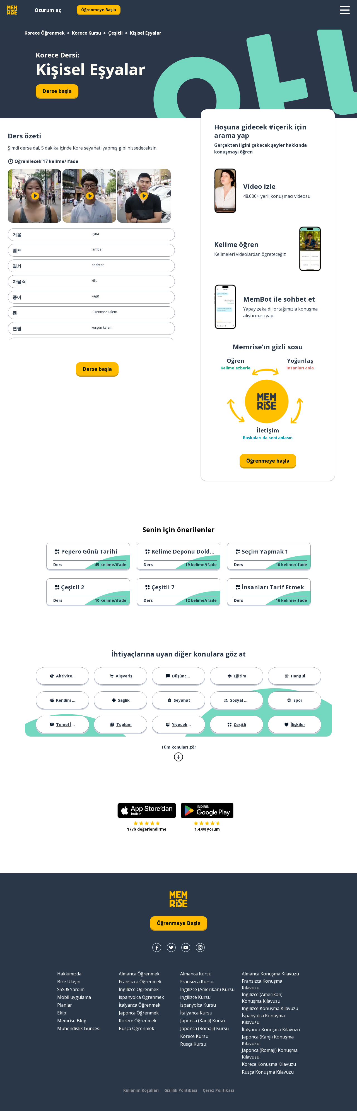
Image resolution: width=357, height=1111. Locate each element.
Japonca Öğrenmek (139, 1013)
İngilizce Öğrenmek (139, 989)
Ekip (61, 1013)
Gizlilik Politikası (180, 1090)
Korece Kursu (86, 33)
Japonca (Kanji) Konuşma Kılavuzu (268, 1040)
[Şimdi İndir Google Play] (207, 810)
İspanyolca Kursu (198, 1005)
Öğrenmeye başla (268, 460)
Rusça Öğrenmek (136, 1028)
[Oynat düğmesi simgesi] (35, 196)
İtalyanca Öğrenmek (139, 1005)
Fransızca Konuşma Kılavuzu (262, 984)
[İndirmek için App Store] (146, 810)
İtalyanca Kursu (196, 1013)
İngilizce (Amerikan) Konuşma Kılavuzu (262, 997)
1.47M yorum (207, 829)
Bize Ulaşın (68, 981)
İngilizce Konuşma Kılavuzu (270, 1008)
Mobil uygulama (74, 997)
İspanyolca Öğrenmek (141, 997)
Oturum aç (48, 10)
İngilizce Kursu (195, 997)
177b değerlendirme (147, 829)
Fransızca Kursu (196, 981)
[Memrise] (12, 10)
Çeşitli (115, 33)
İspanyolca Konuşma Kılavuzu (263, 1019)
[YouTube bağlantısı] (185, 947)
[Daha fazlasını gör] (344, 10)
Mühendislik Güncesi (78, 1028)
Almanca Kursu (195, 974)
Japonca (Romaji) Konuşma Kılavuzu (270, 1053)
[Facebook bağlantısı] (156, 947)
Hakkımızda (69, 974)
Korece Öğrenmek (45, 33)
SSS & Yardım (71, 989)
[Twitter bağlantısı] (171, 947)
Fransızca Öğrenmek (140, 981)
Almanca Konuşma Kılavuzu (270, 974)
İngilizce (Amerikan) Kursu (207, 989)
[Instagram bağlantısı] (200, 947)
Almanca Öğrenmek (139, 974)
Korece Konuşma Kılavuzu (269, 1064)
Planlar (64, 1005)
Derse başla (57, 91)
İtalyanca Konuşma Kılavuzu (271, 1029)
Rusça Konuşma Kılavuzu (268, 1072)
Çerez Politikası (218, 1090)
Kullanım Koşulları (141, 1090)
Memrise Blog (71, 1021)
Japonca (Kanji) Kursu (202, 1021)
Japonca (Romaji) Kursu (204, 1028)
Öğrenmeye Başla (98, 9)
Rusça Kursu (193, 1044)
